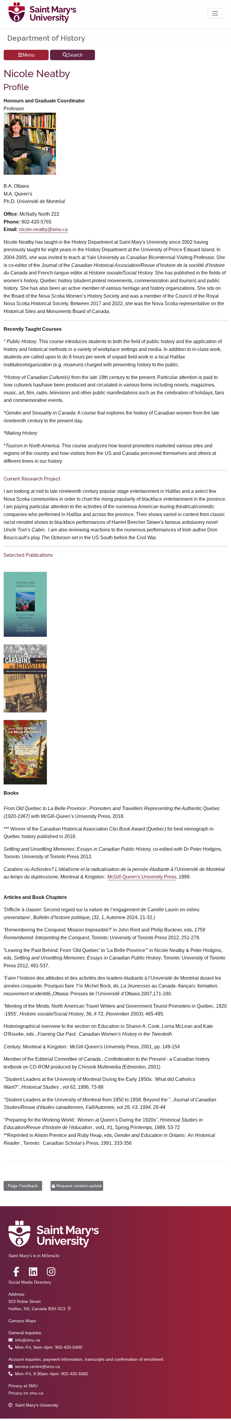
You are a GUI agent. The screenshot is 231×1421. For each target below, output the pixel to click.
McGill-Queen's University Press (141, 876)
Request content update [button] (79, 1185)
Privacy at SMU (23, 1386)
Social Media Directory (29, 1282)
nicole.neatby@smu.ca (43, 229)
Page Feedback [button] (23, 1185)
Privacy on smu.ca (25, 1393)
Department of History (46, 38)
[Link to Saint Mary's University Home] (42, 13)
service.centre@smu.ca (37, 1366)
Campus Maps (22, 1321)
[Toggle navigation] (215, 13)
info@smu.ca (27, 1340)
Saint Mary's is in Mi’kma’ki (33, 1256)
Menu (29, 55)
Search (75, 55)
